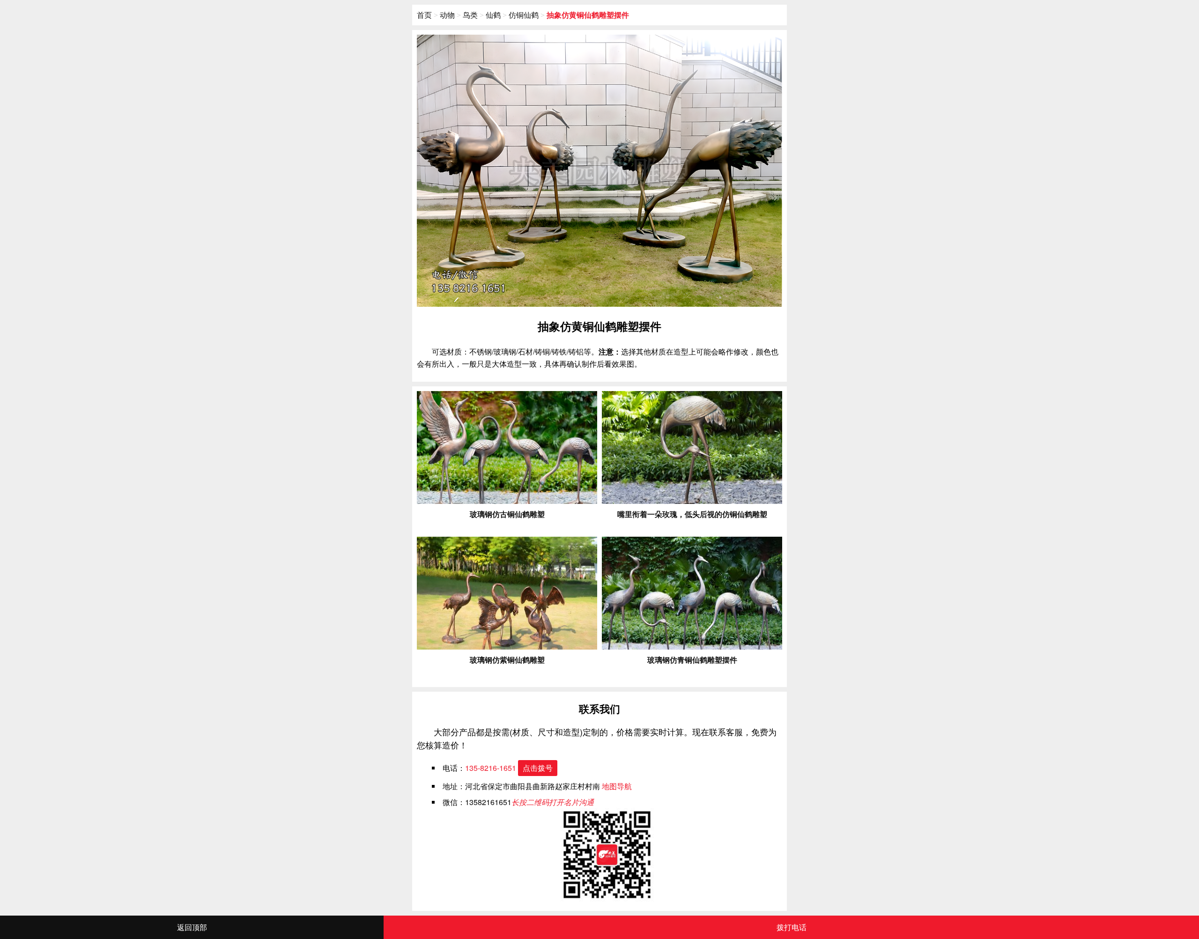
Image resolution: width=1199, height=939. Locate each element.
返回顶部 (192, 927)
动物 (447, 14)
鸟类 (470, 14)
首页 (424, 14)
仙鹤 (493, 14)
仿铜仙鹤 (524, 14)
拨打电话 (792, 927)
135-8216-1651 (509, 767)
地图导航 (617, 786)
